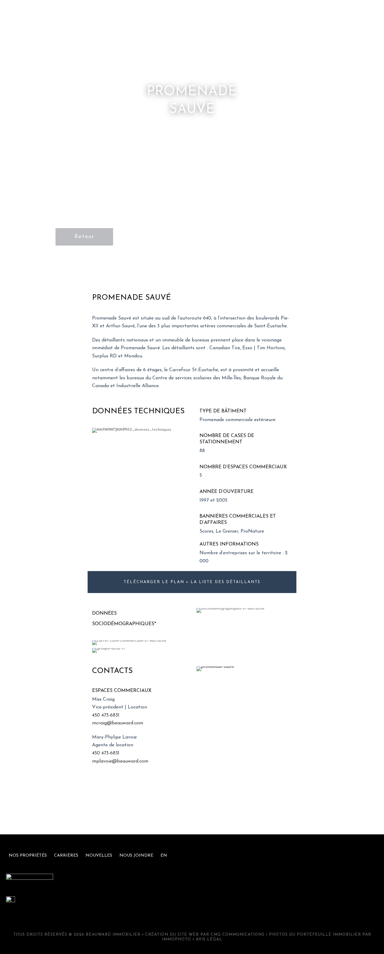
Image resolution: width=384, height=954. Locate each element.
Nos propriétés (181, 13)
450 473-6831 (105, 715)
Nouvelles (270, 13)
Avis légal (209, 939)
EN (352, 13)
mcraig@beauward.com (117, 723)
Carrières (229, 13)
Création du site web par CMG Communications (204, 935)
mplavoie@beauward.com (120, 761)
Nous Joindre (316, 13)
